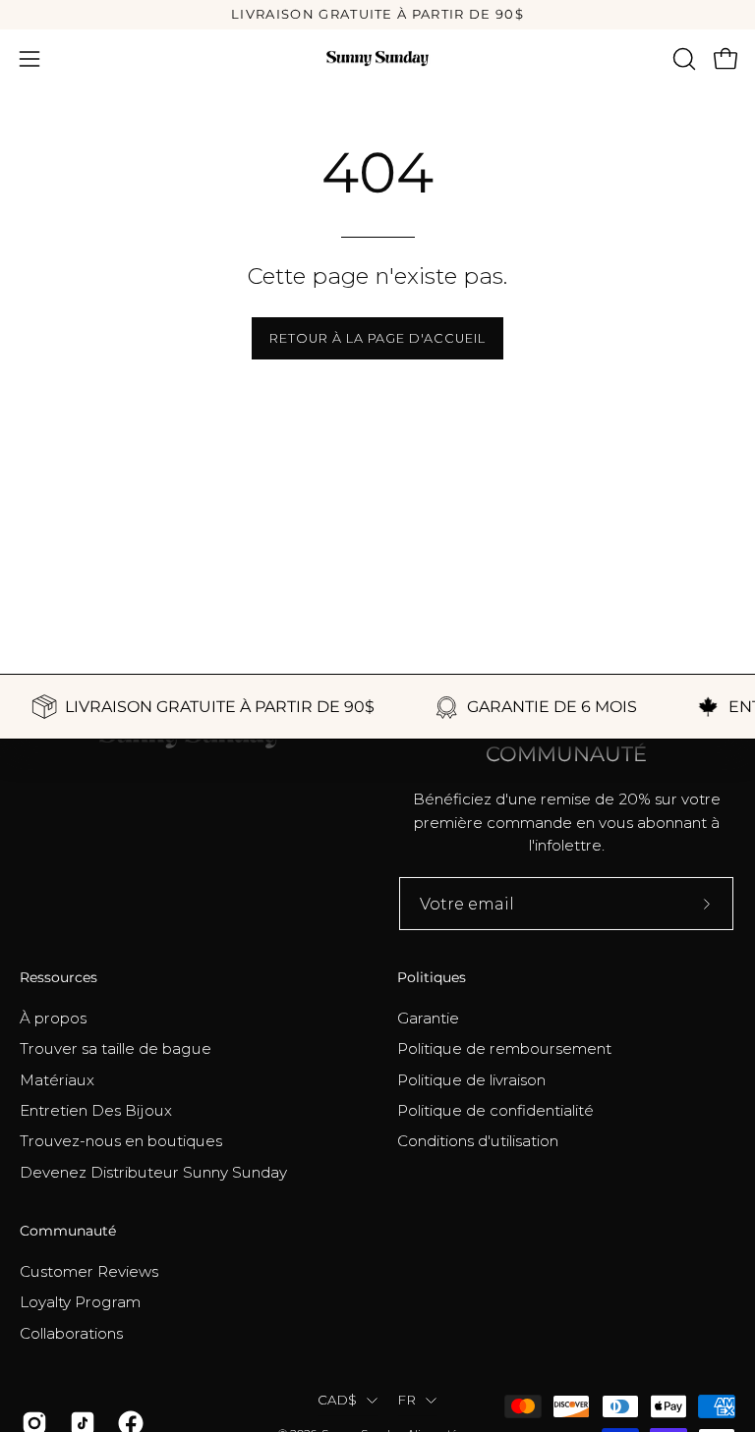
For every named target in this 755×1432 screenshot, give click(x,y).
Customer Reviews (89, 1271)
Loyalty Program (80, 1302)
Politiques (431, 977)
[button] (682, 59)
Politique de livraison (471, 1079)
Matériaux (57, 1079)
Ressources (58, 977)
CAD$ (337, 1399)
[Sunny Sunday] (377, 58)
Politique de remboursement (504, 1048)
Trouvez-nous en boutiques (121, 1140)
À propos (53, 1018)
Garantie (428, 1018)
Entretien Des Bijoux (96, 1110)
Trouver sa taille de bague (115, 1048)
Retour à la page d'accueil (377, 338)
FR (407, 1399)
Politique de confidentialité (495, 1110)
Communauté (68, 1231)
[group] (377, 14)
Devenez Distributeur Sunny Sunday (153, 1171)
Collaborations (71, 1332)
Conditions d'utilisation (477, 1140)
